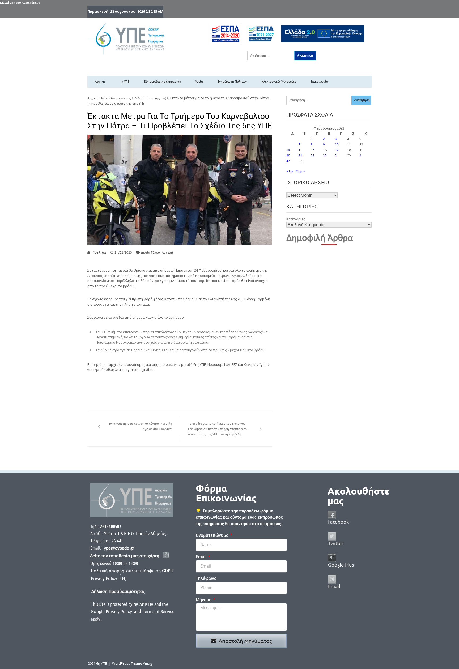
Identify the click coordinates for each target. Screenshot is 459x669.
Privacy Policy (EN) (108, 578)
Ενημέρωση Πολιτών (232, 81)
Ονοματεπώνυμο (213, 535)
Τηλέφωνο (206, 578)
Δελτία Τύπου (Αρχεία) (150, 98)
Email (201, 556)
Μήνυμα (204, 599)
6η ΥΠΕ (124, 81)
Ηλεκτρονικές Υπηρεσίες (278, 81)
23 (325, 155)
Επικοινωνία (319, 81)
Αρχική (100, 81)
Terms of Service (159, 611)
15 (312, 150)
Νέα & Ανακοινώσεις (116, 98)
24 (337, 155)
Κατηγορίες (295, 219)
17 (337, 150)
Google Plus (341, 565)
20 (288, 155)
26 (361, 155)
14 (300, 150)
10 (337, 144)
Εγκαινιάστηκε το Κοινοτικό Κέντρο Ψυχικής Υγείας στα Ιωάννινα (140, 426)
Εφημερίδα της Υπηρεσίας (162, 81)
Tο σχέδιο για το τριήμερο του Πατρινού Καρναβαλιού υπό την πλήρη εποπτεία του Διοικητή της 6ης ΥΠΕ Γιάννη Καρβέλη (218, 429)
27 (288, 160)
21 (300, 155)
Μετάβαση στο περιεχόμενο (20, 3)
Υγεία (199, 81)
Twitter (335, 543)
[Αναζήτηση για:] (270, 55)
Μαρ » (300, 171)
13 (288, 150)
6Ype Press (98, 252)
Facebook (338, 522)
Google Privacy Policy (112, 611)
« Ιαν (289, 171)
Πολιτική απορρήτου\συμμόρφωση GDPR (132, 570)
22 (312, 155)
